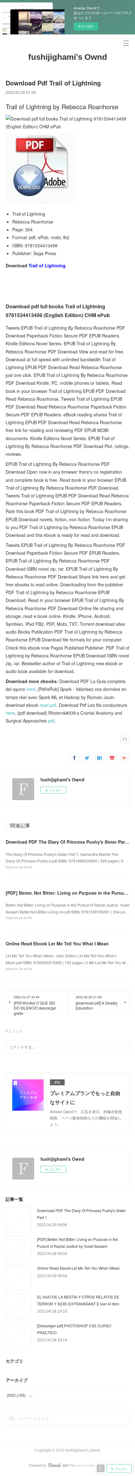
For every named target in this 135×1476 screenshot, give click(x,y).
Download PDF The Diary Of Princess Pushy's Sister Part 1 (68, 842)
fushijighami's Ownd (67, 57)
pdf (51, 720)
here (30, 689)
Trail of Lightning (47, 265)
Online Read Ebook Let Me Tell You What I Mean (57, 943)
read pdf (48, 705)
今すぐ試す (86, 26)
